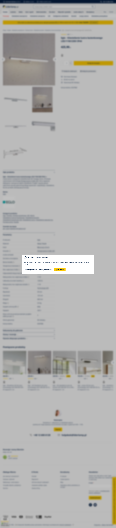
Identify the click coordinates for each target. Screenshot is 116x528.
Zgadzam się (59, 270)
